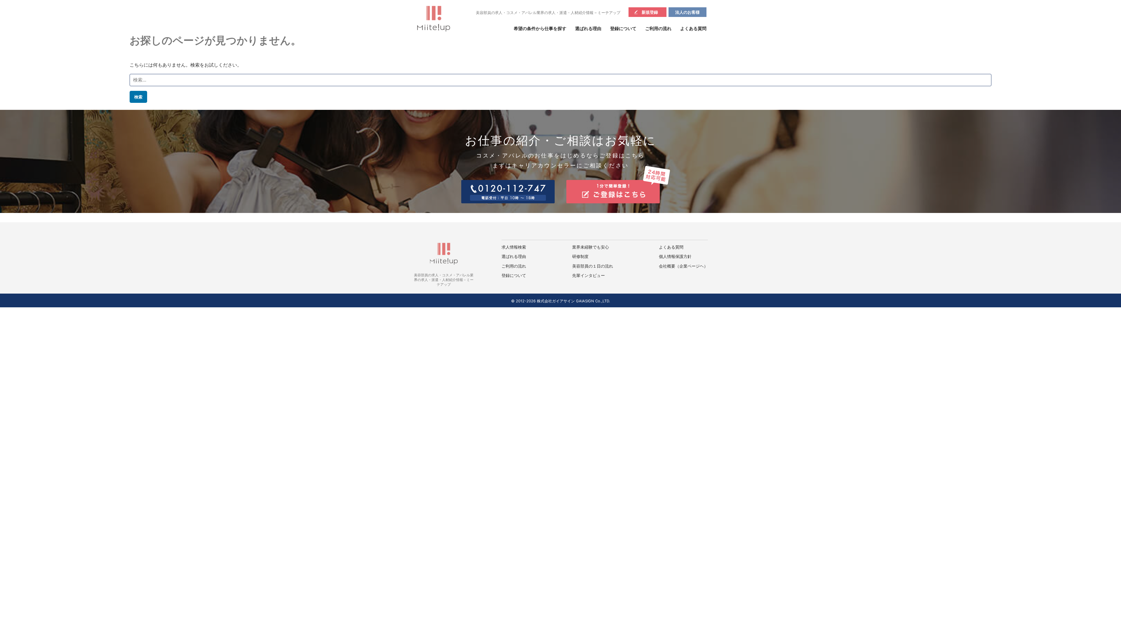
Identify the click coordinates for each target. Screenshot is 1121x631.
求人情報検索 (514, 247)
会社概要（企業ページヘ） (683, 266)
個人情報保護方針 (675, 256)
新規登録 (650, 12)
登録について (623, 28)
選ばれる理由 (588, 28)
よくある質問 (693, 28)
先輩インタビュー (588, 275)
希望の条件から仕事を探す (540, 28)
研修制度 (580, 256)
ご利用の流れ (658, 28)
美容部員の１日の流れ (592, 266)
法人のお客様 (687, 12)
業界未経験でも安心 (590, 247)
